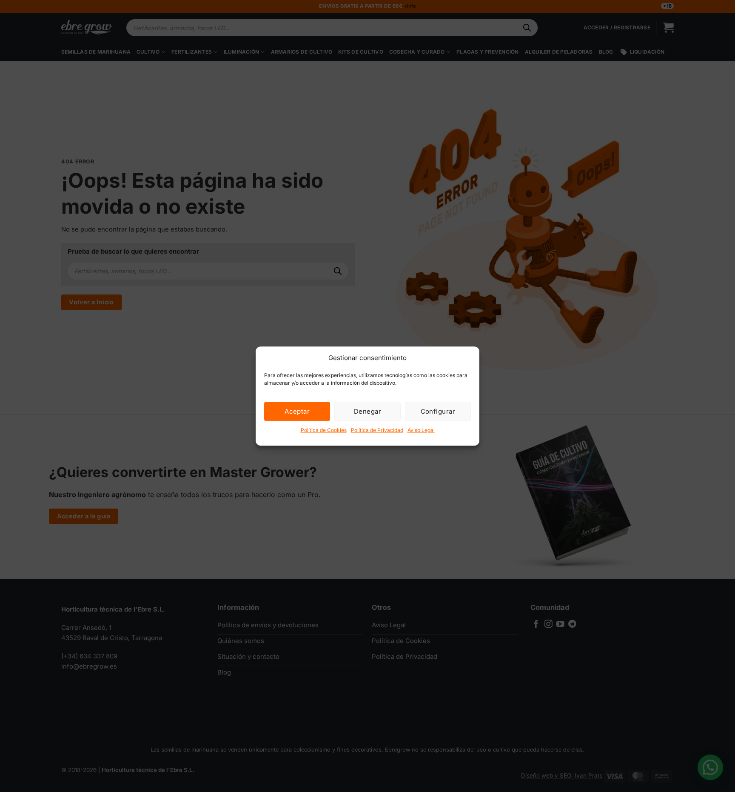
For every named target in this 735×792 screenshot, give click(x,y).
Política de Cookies (324, 430)
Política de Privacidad (377, 430)
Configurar (438, 411)
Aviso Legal (421, 430)
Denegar (367, 411)
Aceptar (297, 411)
